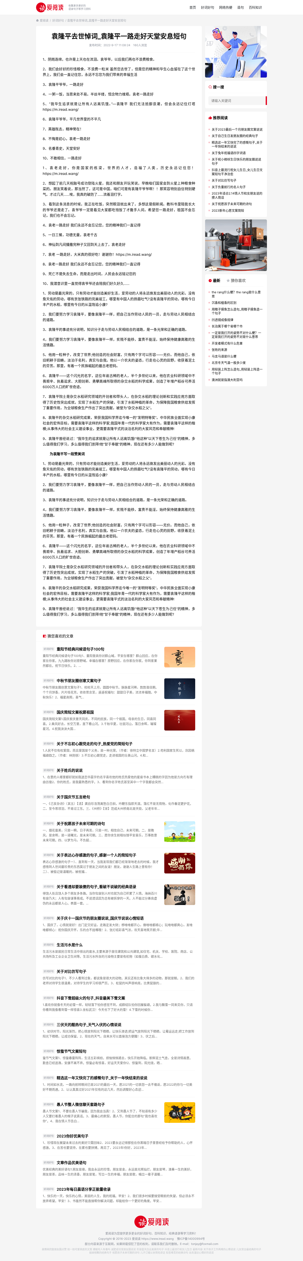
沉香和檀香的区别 (224, 303)
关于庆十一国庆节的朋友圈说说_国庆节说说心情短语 (100, 918)
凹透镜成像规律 (222, 320)
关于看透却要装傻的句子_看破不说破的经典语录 (96, 887)
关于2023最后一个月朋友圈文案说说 (237, 129)
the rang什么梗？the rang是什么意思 (236, 294)
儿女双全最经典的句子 (248, 1249)
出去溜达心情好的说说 (201, 1252)
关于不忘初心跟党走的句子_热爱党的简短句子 (95, 744)
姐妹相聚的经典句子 (100, 1252)
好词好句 (207, 7)
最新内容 (198, 1249)
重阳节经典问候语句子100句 (80, 649)
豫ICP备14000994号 (191, 1238)
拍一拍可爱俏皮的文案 (79, 1249)
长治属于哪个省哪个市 (227, 326)
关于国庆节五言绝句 (73, 797)
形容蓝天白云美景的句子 (150, 1249)
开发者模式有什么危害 (227, 343)
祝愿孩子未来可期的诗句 (126, 1252)
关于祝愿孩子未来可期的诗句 (81, 823)
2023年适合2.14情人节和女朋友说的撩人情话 (237, 195)
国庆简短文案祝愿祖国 (75, 712)
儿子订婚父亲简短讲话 (152, 1252)
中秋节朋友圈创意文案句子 (79, 681)
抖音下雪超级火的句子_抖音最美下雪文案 (91, 998)
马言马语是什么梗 (224, 356)
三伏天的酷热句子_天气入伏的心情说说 (89, 1025)
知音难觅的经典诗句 (177, 1252)
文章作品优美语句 (71, 1163)
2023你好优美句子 (72, 1136)
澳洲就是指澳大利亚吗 (227, 380)
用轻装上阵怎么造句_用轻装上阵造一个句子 (237, 371)
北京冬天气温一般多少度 (229, 363)
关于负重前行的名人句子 (229, 187)
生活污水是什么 (70, 945)
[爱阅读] (49, 7)
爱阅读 (44, 20)
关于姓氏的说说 (70, 770)
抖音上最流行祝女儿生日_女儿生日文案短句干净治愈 (237, 172)
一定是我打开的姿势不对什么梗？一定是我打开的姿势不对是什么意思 (236, 335)
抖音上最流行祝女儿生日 (178, 1249)
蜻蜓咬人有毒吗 (101, 1249)
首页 (192, 7)
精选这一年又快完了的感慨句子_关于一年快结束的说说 (102, 1078)
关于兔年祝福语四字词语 (229, 153)
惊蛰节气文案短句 (71, 1051)
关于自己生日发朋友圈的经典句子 (235, 136)
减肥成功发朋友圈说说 (123, 1249)
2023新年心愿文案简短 (228, 210)
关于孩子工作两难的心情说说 (219, 1249)
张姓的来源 (219, 350)
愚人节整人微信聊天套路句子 (81, 1104)
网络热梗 (225, 7)
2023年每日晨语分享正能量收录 (84, 1189)
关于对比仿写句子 (71, 971)
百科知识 (255, 7)
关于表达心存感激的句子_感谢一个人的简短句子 (96, 855)
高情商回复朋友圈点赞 (54, 1249)
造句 (240, 7)
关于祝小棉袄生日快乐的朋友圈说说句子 (236, 161)
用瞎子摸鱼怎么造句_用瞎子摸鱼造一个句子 (237, 311)
